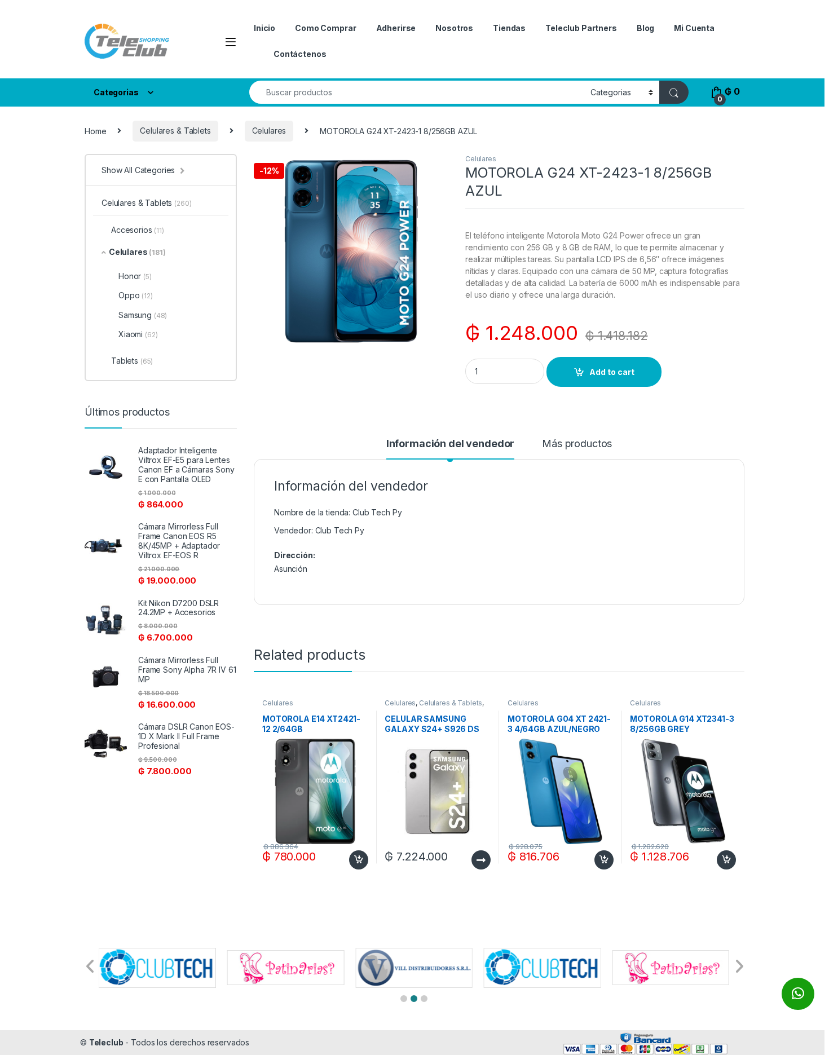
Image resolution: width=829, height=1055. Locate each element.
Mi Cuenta (694, 28)
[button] (403, 998)
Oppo (135, 295)
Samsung (142, 315)
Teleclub (106, 1042)
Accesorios (137, 230)
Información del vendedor (450, 444)
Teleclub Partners (581, 28)
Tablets (132, 360)
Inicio (264, 28)
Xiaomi (137, 334)
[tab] (450, 449)
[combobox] (416, 92)
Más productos (577, 444)
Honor (135, 276)
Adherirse (396, 28)
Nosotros (454, 28)
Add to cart (611, 372)
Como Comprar (325, 28)
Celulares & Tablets (175, 130)
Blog (645, 28)
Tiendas (509, 28)
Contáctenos (300, 54)
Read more (481, 859)
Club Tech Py (339, 530)
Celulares (269, 130)
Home (95, 130)
